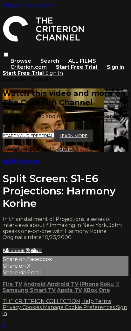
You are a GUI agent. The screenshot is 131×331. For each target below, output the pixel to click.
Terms (103, 301)
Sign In (54, 73)
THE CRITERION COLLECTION (41, 301)
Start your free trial (28, 135)
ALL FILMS (82, 61)
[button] (6, 55)
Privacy (12, 307)
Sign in (115, 67)
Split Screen (21, 161)
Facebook (14, 250)
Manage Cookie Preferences (79, 307)
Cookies (32, 307)
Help (88, 301)
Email (36, 250)
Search (50, 61)
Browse (21, 61)
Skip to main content (29, 6)
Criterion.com (28, 67)
